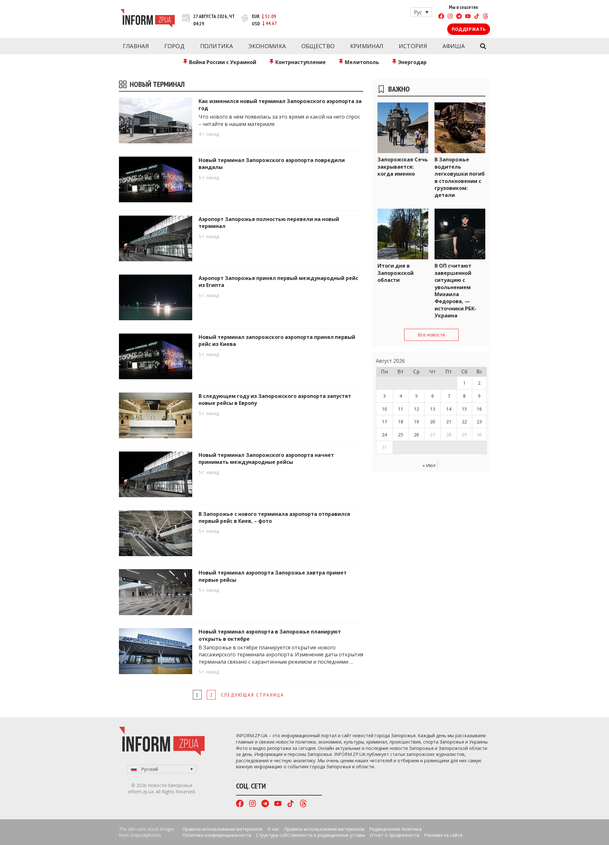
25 (400, 435)
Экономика (267, 46)
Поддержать (469, 29)
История (413, 46)
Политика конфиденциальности (216, 835)
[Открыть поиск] (483, 46)
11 (400, 409)
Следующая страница (252, 695)
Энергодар (412, 62)
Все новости (431, 335)
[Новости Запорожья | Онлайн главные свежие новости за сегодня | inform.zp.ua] (148, 19)
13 (432, 409)
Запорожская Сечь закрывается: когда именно (402, 166)
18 (400, 422)
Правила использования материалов (222, 829)
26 (416, 435)
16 (479, 409)
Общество (318, 46)
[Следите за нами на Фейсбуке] (441, 17)
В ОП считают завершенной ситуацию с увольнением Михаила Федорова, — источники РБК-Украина (455, 290)
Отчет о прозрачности (394, 835)
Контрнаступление (300, 62)
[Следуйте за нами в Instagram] (450, 17)
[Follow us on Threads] (485, 17)
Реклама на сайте (443, 835)
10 (384, 409)
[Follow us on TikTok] (477, 17)
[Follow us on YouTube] (468, 17)
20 (432, 422)
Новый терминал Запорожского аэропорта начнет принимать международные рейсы (266, 458)
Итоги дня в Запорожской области (395, 272)
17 (384, 422)
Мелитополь (361, 62)
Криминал (366, 46)
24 (384, 435)
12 (416, 409)
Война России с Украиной (222, 62)
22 (464, 422)
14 (448, 409)
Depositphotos (145, 835)
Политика (216, 46)
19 (416, 422)
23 (479, 422)
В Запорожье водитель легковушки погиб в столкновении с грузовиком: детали (460, 177)
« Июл (428, 465)
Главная (136, 46)
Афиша (453, 46)
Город (174, 46)
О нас (273, 829)
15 (464, 409)
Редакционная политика (395, 829)
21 (448, 422)
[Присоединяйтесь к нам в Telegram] (459, 17)
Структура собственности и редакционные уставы (310, 835)
